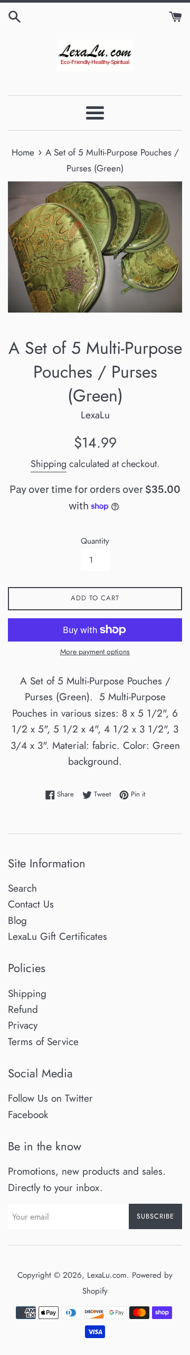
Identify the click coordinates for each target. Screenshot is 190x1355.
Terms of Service (43, 1041)
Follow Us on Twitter (50, 1098)
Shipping (48, 464)
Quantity (95, 541)
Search (22, 888)
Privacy (22, 1025)
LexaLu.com (107, 1275)
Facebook (28, 1114)
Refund (23, 1009)
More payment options (95, 651)
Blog (17, 920)
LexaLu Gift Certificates (57, 936)
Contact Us (31, 904)
